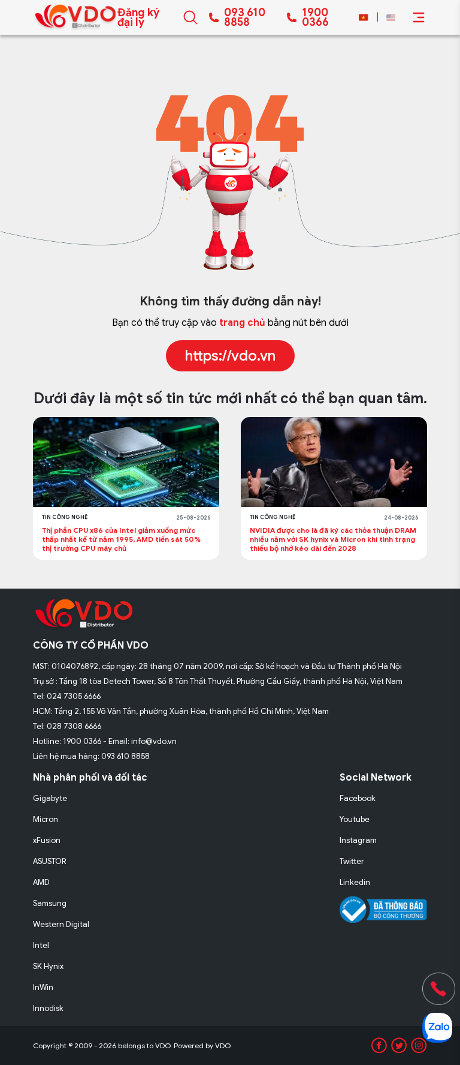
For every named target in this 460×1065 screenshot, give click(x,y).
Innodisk (48, 1008)
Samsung (49, 903)
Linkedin (355, 882)
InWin (43, 987)
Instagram (358, 840)
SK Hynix (48, 966)
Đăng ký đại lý (138, 17)
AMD (41, 882)
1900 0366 (315, 17)
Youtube (355, 819)
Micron (45, 819)
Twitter (352, 861)
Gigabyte (50, 798)
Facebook (358, 798)
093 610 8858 (244, 17)
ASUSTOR (49, 861)
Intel (41, 945)
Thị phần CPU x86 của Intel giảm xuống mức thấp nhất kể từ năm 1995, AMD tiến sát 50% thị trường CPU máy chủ (121, 539)
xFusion (46, 840)
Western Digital (61, 924)
